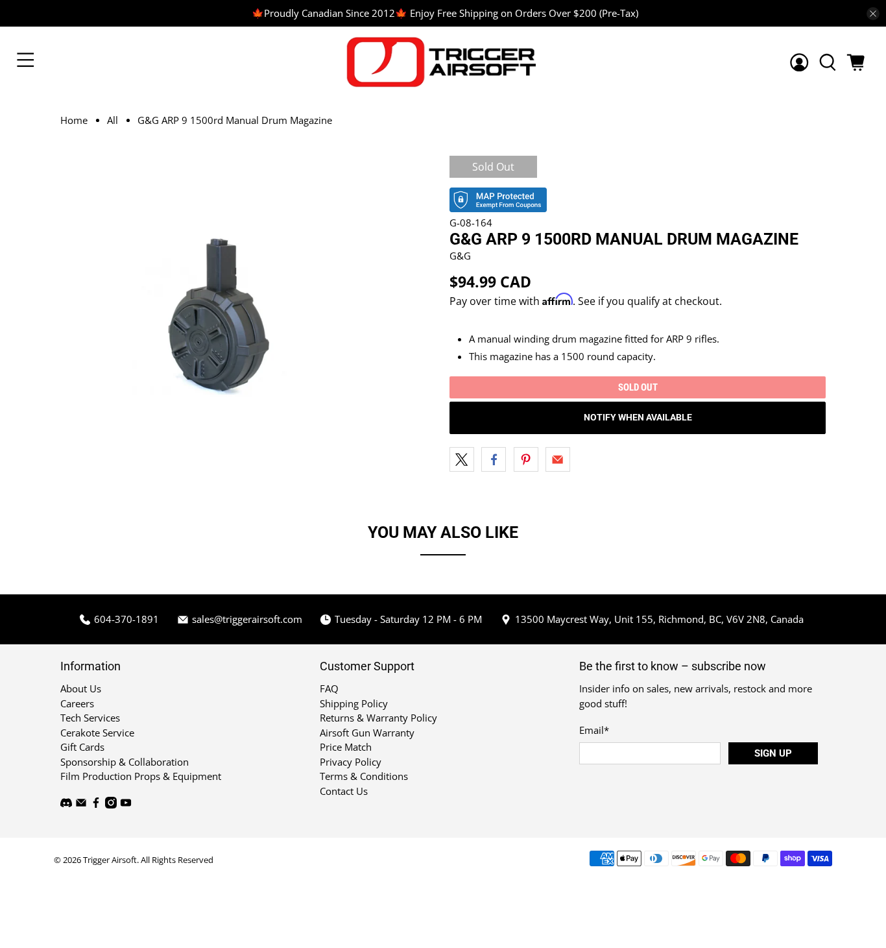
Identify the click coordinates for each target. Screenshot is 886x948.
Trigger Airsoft (110, 860)
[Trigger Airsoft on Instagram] (111, 804)
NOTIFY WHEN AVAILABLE (638, 417)
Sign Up (773, 753)
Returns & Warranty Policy (378, 717)
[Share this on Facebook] (493, 459)
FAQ (329, 688)
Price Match (346, 746)
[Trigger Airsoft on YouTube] (126, 804)
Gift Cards (82, 746)
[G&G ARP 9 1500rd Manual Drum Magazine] (220, 316)
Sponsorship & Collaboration (124, 761)
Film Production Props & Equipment (140, 776)
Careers (77, 703)
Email (594, 729)
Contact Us (344, 790)
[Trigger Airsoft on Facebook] (96, 804)
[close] (873, 13)
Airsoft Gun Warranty (367, 732)
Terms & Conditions (364, 776)
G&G (460, 255)
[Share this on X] (461, 459)
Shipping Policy (354, 703)
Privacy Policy (350, 761)
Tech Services (90, 717)
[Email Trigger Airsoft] (81, 804)
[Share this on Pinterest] (526, 459)
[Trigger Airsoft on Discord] (66, 804)
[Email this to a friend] (557, 459)
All (112, 120)
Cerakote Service (97, 732)
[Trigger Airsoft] (443, 62)
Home (74, 120)
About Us (80, 688)
